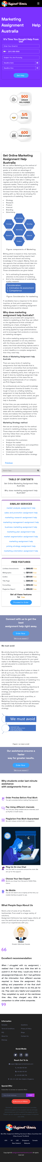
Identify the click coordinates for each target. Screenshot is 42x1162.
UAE (17, 1140)
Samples (4, 1025)
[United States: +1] (5, 51)
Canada (35, 1140)
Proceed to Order (21, 602)
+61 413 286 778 (22, 1075)
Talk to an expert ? (21, 638)
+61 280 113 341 (22, 1068)
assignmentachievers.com (22, 1152)
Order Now (20, 633)
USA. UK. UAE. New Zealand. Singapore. (21, 1079)
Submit (30, 1095)
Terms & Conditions (8, 1028)
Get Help (20, 75)
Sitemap (4, 1040)
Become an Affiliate (21, 1101)
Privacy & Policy (26, 1028)
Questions (24, 1025)
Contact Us (24, 1036)
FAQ (3, 1032)
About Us (5, 1036)
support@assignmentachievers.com (22, 1064)
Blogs (23, 1032)
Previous (9, 463)
